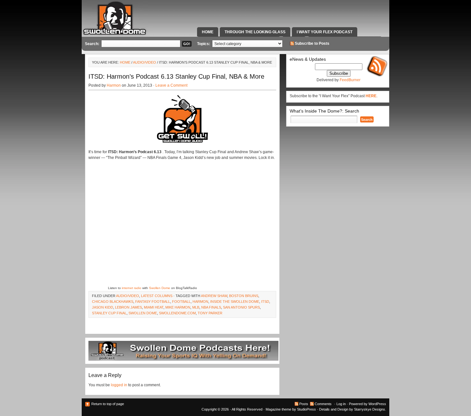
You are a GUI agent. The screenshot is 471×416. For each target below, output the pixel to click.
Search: (92, 44)
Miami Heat (153, 307)
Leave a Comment (171, 85)
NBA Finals (211, 307)
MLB (195, 307)
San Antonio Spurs (241, 307)
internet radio (131, 288)
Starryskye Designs (369, 409)
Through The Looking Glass (255, 32)
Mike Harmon (177, 307)
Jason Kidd (102, 307)
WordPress (377, 404)
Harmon (114, 85)
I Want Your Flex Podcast (324, 32)
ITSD (265, 301)
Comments (323, 404)
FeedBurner (350, 80)
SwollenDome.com (177, 313)
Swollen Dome (159, 288)
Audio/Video (144, 62)
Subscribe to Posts (312, 43)
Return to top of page (107, 404)
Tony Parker (210, 313)
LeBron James (128, 307)
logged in (119, 385)
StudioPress (306, 409)
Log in (341, 404)
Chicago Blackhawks (112, 301)
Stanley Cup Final (109, 313)
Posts (303, 404)
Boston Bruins (243, 296)
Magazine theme (278, 409)
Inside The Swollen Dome (234, 301)
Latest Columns (156, 296)
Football (181, 301)
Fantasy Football (152, 301)
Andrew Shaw (214, 296)
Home (207, 32)
